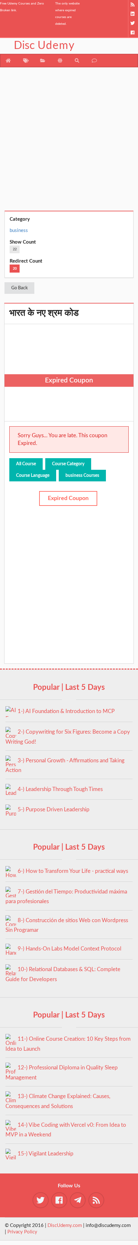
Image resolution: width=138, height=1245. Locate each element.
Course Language (32, 475)
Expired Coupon (68, 498)
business (19, 230)
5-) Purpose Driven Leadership (54, 809)
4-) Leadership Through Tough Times (60, 789)
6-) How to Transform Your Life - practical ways (73, 871)
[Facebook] (133, 32)
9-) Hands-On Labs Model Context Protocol (69, 948)
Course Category (68, 464)
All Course (26, 464)
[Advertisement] (69, 141)
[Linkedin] (133, 14)
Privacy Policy (22, 1232)
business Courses (82, 475)
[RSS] (133, 4)
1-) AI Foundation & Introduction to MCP (66, 711)
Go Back (19, 288)
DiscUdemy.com (64, 1225)
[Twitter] (133, 23)
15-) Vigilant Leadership (45, 1153)
